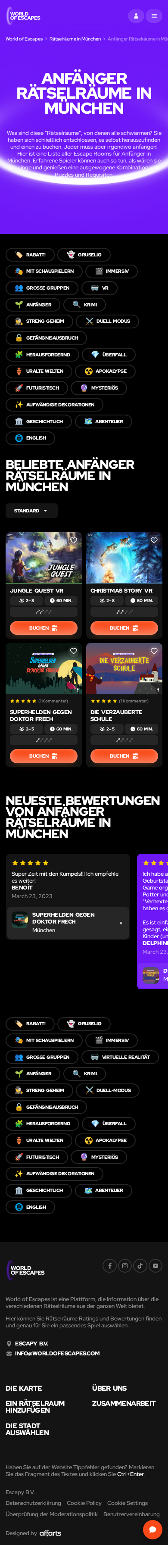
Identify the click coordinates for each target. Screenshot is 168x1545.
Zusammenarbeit (124, 1403)
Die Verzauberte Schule (116, 716)
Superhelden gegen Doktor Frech (41, 716)
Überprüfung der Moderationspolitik (52, 1514)
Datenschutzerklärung (33, 1503)
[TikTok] (140, 1266)
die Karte (24, 1388)
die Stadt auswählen (27, 1429)
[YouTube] (155, 1266)
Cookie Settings (127, 1503)
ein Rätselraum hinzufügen (35, 1407)
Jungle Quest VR (36, 590)
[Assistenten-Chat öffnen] (152, 1529)
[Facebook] (109, 1266)
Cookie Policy (84, 1503)
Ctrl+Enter (130, 1474)
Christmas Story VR (121, 590)
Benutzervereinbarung (131, 1514)
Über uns (109, 1388)
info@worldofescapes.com (57, 1353)
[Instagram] (125, 1266)
